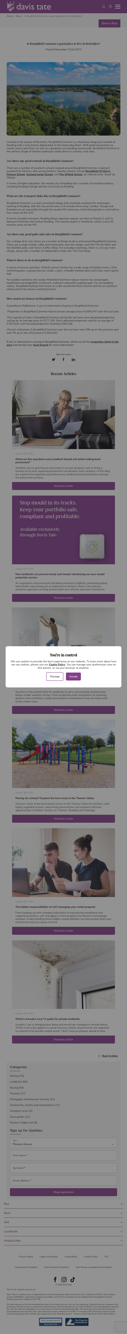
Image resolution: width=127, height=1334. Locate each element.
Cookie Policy (57, 664)
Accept (73, 676)
